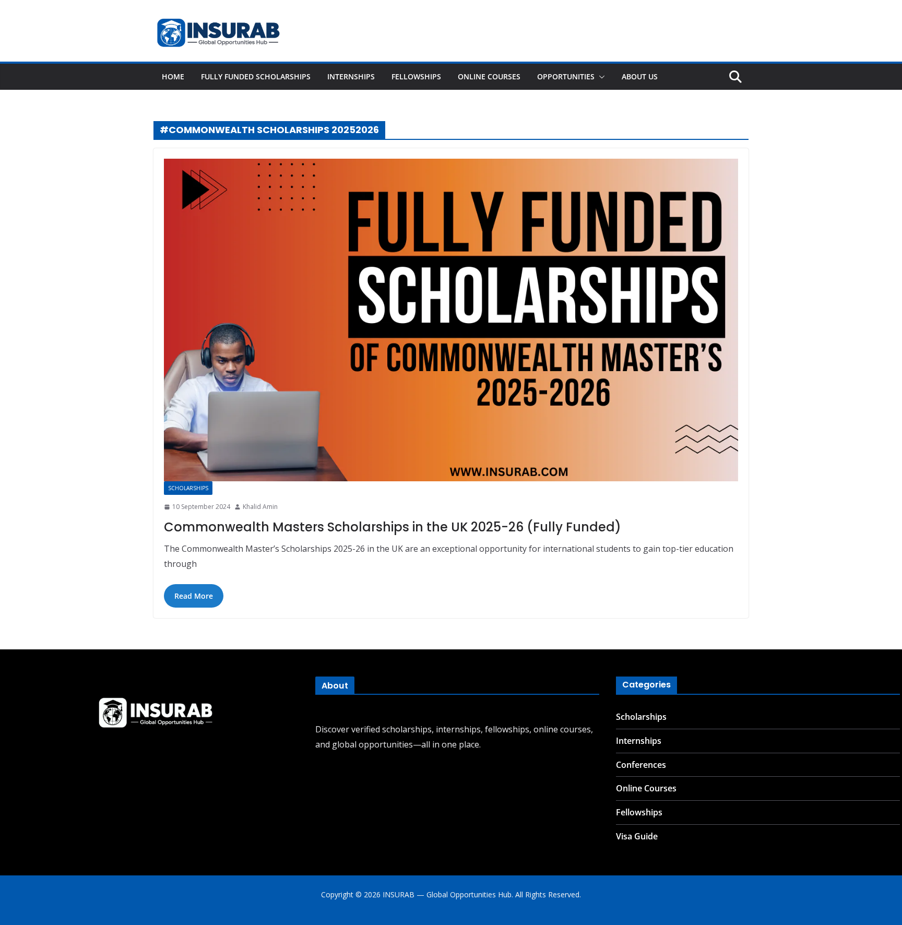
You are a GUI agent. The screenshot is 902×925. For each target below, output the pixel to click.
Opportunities (566, 76)
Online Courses (489, 76)
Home (173, 76)
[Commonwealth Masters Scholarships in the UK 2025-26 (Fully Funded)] (451, 320)
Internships (351, 76)
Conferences (641, 764)
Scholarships (188, 488)
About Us (640, 76)
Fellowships (416, 76)
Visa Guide (637, 836)
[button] (600, 76)
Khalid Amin (260, 506)
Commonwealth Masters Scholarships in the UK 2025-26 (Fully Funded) (392, 527)
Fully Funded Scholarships (256, 76)
